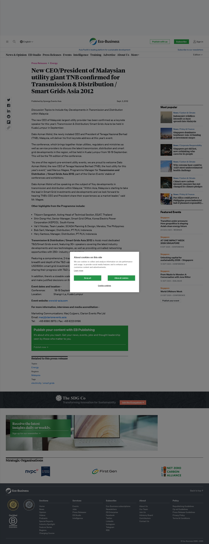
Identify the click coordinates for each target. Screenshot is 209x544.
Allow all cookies (121, 278)
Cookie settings (104, 286)
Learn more (78, 271)
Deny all (87, 278)
